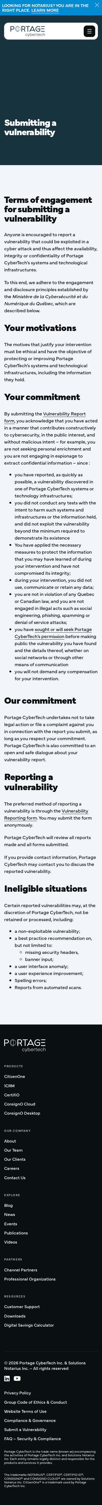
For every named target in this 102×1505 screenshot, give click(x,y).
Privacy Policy (17, 1392)
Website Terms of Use (25, 1411)
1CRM (9, 1085)
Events (10, 1223)
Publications (16, 1233)
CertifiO (11, 1094)
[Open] (89, 31)
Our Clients (15, 1159)
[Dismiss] (97, 5)
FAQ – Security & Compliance (32, 1438)
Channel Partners (20, 1269)
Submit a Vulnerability (25, 1429)
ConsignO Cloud (19, 1104)
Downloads (15, 1316)
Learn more (45, 10)
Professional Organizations (30, 1279)
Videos (10, 1242)
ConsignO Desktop (22, 1113)
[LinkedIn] (9, 1378)
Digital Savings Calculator (29, 1325)
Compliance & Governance (30, 1420)
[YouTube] (19, 1378)
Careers (11, 1168)
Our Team (13, 1150)
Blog (8, 1205)
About (10, 1141)
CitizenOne (14, 1076)
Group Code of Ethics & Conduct (35, 1402)
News (9, 1214)
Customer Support (22, 1306)
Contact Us (15, 1177)
